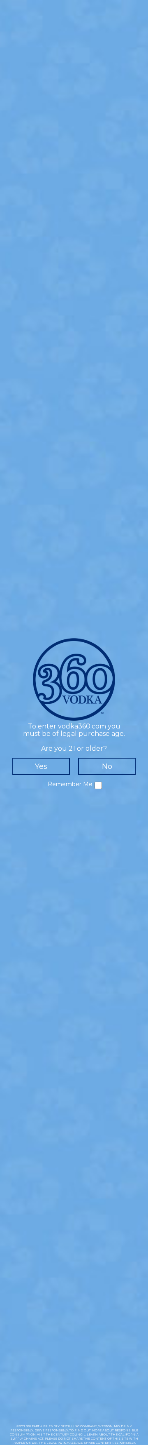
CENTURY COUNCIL (69, 1434)
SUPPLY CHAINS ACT (27, 1438)
